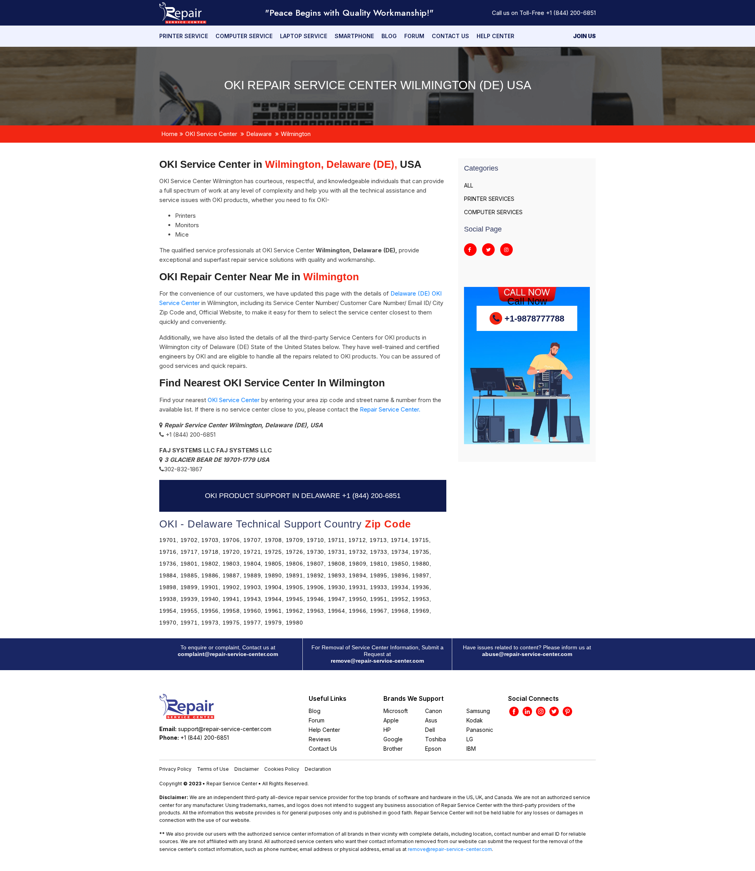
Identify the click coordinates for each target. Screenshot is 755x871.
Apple (391, 720)
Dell (430, 729)
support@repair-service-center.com (224, 729)
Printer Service (183, 36)
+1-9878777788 (533, 318)
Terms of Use (213, 769)
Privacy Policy (175, 769)
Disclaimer (246, 769)
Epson (433, 748)
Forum (414, 36)
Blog (389, 36)
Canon (433, 710)
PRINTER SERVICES (489, 198)
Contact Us (450, 36)
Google (393, 739)
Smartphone (354, 36)
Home (169, 134)
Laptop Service (303, 36)
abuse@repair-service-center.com (527, 654)
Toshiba (435, 739)
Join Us (584, 36)
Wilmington (296, 134)
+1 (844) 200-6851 (571, 13)
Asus (431, 720)
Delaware (259, 134)
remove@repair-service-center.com (377, 661)
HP (387, 729)
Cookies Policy (281, 769)
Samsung (478, 710)
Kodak (474, 720)
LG (469, 739)
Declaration (318, 769)
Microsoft (395, 710)
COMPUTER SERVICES (493, 212)
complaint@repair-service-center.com (228, 654)
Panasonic (479, 729)
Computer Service (244, 36)
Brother (393, 748)
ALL (468, 185)
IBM (471, 748)
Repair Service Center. (390, 409)
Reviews (320, 739)
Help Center (495, 36)
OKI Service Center (211, 134)
